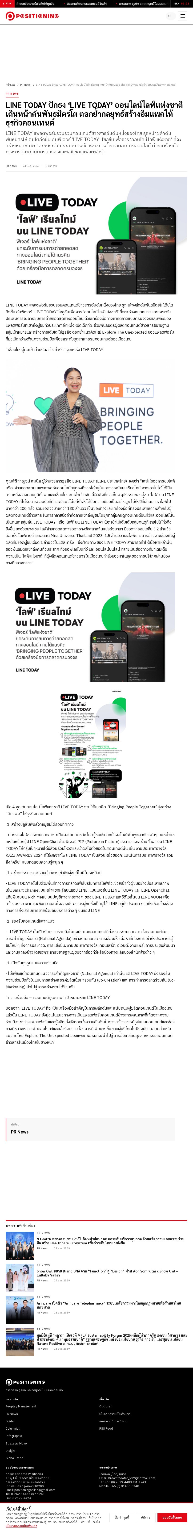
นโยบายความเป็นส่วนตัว (114, 1414)
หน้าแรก (10, 85)
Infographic (14, 1436)
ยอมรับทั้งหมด (172, 1517)
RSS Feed (106, 1428)
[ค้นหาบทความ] (171, 16)
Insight (10, 1450)
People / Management (21, 1406)
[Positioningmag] (32, 16)
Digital (10, 1421)
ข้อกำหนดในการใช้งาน (113, 1421)
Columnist (13, 1428)
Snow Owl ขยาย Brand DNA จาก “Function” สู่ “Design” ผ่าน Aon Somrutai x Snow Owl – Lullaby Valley (107, 1273)
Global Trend (14, 1458)
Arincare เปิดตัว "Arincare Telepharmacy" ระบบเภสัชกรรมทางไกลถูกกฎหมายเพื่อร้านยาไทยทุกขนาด (109, 1305)
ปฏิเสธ (146, 1517)
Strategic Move (16, 1443)
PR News (25, 85)
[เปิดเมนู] (182, 16)
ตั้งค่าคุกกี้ (121, 1517)
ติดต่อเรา (105, 1406)
